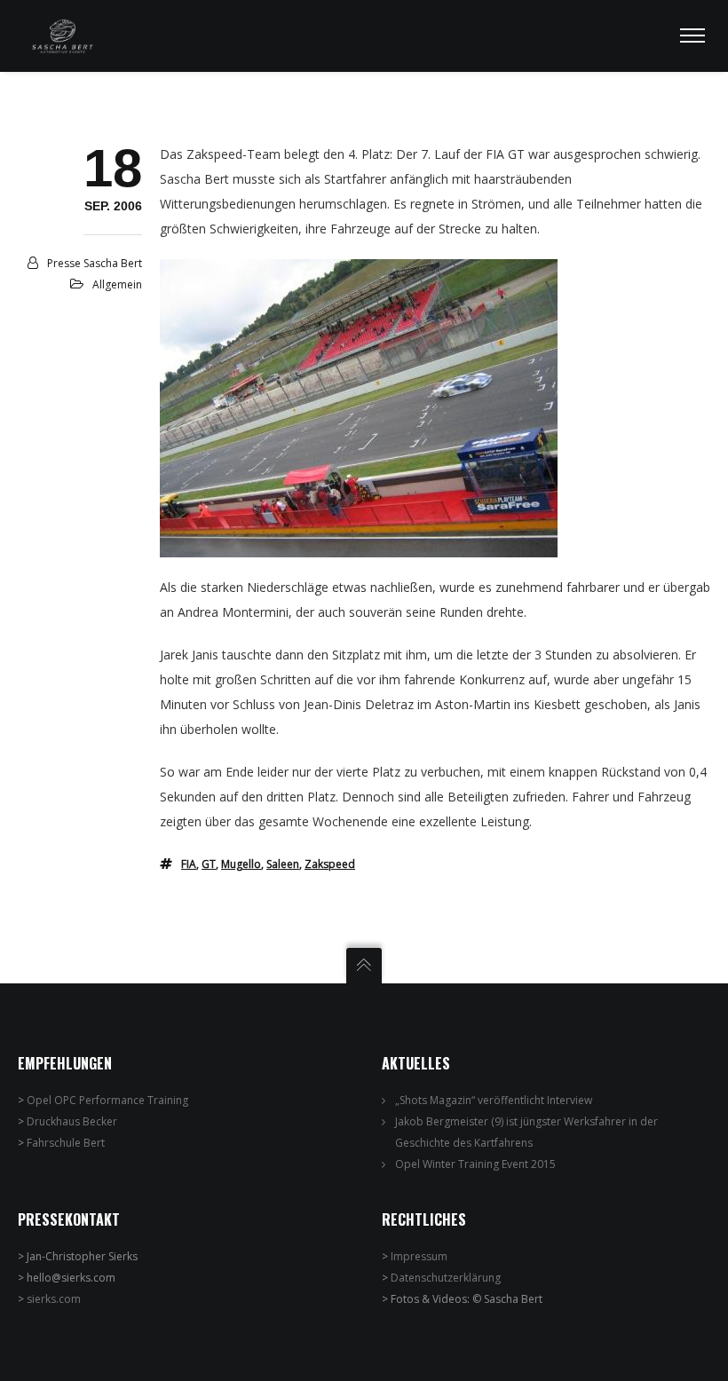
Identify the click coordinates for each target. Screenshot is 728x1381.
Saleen (282, 864)
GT (209, 864)
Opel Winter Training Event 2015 (475, 1164)
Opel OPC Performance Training (107, 1100)
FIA (188, 864)
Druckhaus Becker (72, 1121)
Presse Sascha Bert (94, 263)
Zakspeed (330, 864)
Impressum (419, 1256)
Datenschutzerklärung (446, 1277)
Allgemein (117, 284)
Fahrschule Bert (66, 1142)
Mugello (241, 864)
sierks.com (54, 1298)
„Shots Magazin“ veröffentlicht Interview (493, 1100)
